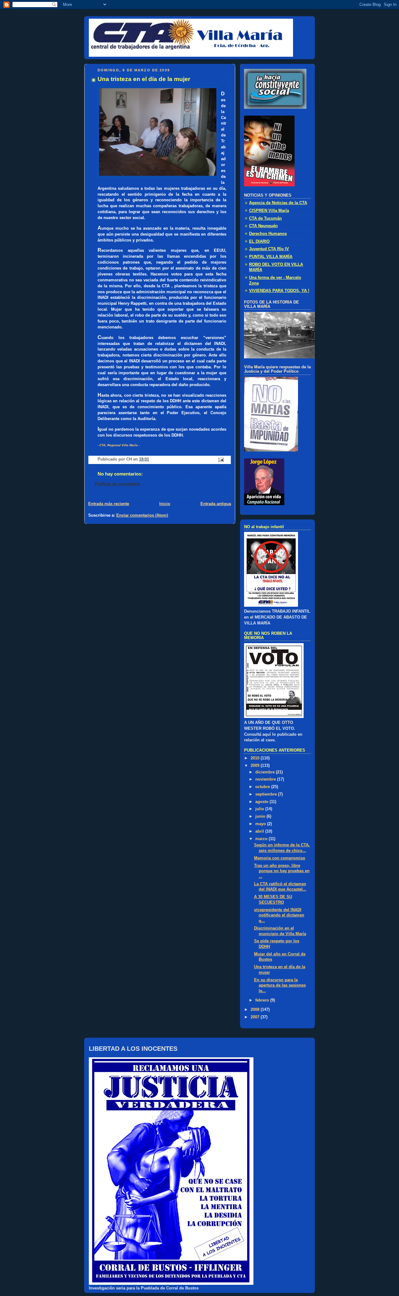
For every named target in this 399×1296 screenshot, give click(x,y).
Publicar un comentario (117, 484)
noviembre (266, 779)
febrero (262, 1000)
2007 (256, 1017)
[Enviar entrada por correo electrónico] (220, 459)
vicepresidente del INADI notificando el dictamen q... (279, 915)
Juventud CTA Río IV (269, 249)
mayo (261, 824)
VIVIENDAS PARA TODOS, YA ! (279, 291)
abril (260, 831)
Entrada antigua (215, 504)
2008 (256, 1009)
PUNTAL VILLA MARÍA (270, 257)
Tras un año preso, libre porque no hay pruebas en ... (282, 871)
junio (261, 816)
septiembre (266, 794)
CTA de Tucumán (265, 218)
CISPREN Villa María (269, 210)
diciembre (265, 772)
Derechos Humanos (268, 234)
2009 (256, 765)
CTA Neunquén (263, 226)
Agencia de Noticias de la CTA (278, 203)
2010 (256, 758)
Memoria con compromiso (279, 858)
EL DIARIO (259, 241)
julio (260, 809)
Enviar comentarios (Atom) (142, 515)
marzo (262, 839)
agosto (262, 802)
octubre (263, 787)
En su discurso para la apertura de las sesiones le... (280, 985)
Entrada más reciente (108, 504)
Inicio (164, 504)
